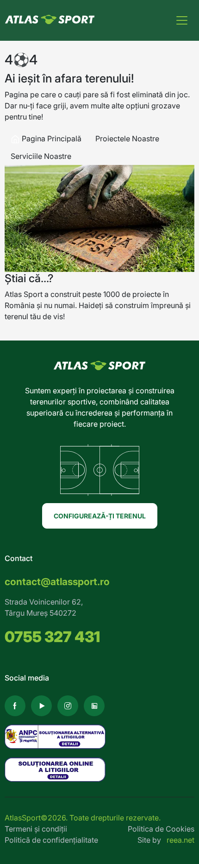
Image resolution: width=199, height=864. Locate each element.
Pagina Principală (50, 138)
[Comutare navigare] (181, 20)
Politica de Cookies (161, 828)
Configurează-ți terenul (100, 516)
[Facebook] (15, 705)
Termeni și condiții (36, 828)
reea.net (180, 840)
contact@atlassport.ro (57, 581)
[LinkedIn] (94, 705)
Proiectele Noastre (127, 138)
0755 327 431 (52, 637)
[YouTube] (41, 705)
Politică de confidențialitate (51, 840)
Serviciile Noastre (41, 156)
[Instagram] (67, 705)
